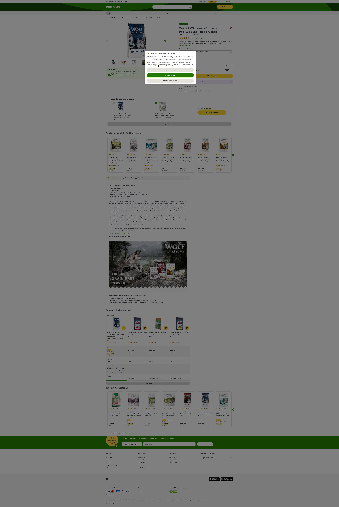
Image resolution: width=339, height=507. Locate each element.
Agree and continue (170, 75)
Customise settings (170, 70)
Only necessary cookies (170, 80)
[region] (170, 67)
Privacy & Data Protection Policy (167, 65)
